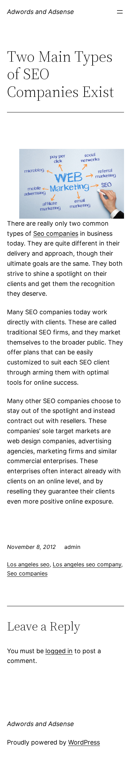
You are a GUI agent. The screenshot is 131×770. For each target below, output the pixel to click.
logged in (59, 651)
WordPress (84, 742)
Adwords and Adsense (40, 11)
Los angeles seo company (87, 564)
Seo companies (55, 233)
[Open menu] (120, 12)
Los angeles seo (28, 564)
